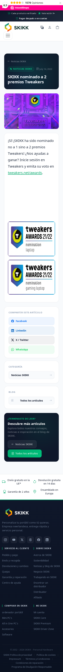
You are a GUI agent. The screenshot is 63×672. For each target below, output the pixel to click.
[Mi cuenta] (49, 27)
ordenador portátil (12, 612)
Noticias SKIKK (18, 61)
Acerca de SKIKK (43, 555)
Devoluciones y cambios (15, 566)
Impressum (15, 658)
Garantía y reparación (14, 577)
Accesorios (8, 629)
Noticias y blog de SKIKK (47, 566)
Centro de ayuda (11, 582)
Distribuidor (40, 592)
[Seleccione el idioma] (42, 27)
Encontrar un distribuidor (41, 584)
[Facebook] (38, 539)
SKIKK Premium (42, 623)
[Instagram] (5, 539)
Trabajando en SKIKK (45, 577)
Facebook (21, 321)
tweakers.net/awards (25, 172)
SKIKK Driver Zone (44, 629)
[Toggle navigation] (8, 36)
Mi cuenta (39, 612)
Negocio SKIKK (42, 571)
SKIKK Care (40, 617)
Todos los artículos (31, 400)
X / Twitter (22, 340)
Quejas (6, 571)
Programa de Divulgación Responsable (32, 666)
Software (7, 634)
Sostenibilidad (41, 560)
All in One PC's (10, 623)
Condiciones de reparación (29, 662)
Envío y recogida (11, 560)
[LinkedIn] (47, 539)
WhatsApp (22, 349)
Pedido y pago (10, 555)
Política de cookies (46, 654)
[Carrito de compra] (57, 27)
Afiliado (38, 597)
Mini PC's (7, 617)
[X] (22, 539)
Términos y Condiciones (38, 658)
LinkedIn (21, 330)
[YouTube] (13, 539)
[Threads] (30, 539)
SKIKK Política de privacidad (18, 654)
